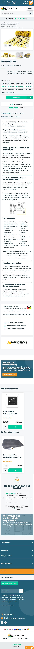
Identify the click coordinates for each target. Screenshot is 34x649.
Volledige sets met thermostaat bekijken (20, 73)
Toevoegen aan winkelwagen (15, 427)
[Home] (3, 3)
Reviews (17, 116)
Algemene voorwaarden (14, 638)
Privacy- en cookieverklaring (7, 605)
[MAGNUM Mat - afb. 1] (17, 39)
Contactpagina (5, 542)
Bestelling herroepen (7, 577)
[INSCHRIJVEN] (21, 591)
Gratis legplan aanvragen (9, 583)
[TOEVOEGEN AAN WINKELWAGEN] (12, 427)
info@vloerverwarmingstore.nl (14, 618)
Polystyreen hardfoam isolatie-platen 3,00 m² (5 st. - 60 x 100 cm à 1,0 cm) (12, 457)
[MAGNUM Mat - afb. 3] (19, 55)
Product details (5, 113)
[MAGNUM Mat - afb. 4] (27, 55)
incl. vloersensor (7, 417)
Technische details (18, 113)
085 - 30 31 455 (14, 3)
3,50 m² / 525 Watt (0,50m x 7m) (17, 83)
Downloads (4, 116)
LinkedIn (5, 622)
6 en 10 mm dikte (7, 461)
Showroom (4, 550)
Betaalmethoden (15, 629)
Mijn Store (9, 3)
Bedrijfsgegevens (6, 563)
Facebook (2, 622)
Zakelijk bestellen (6, 556)
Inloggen (3, 571)
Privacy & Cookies (25, 638)
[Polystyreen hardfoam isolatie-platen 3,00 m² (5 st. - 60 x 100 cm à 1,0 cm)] (13, 444)
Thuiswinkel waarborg (28, 629)
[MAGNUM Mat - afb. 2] (12, 55)
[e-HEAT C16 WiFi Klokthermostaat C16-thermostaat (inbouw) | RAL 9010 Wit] (13, 401)
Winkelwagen (31, 2)
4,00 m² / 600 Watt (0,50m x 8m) (17, 86)
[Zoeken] (31, 13)
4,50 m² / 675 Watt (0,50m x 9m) (17, 89)
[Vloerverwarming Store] (10, 8)
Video (11, 116)
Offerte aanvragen (30, 9)
